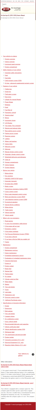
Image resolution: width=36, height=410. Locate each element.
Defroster (7, 149)
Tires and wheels (10, 287)
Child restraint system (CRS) (13, 80)
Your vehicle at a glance (10, 56)
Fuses (7, 289)
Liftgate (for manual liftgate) (13, 99)
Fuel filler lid (8, 110)
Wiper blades (8, 281)
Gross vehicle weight (11, 321)
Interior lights (8, 144)
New (19, 1)
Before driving (9, 173)
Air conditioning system (12, 319)
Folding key (8, 89)
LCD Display (8, 123)
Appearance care (10, 295)
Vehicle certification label (12, 327)
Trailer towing (9, 210)
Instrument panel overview (12, 64)
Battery (7, 284)
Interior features (9, 165)
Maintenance (6, 245)
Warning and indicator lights (13, 128)
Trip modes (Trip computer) (13, 125)
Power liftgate (9, 102)
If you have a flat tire (11, 236)
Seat (6, 75)
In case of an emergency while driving (16, 223)
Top (22, 1)
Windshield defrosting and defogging (15, 157)
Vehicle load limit (10, 212)
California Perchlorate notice (13, 300)
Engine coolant (9, 266)
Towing (7, 242)
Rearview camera (10, 136)
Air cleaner (8, 276)
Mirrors (7, 118)
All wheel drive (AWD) (11, 184)
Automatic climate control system (14, 154)
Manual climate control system (14, 152)
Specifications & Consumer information (14, 303)
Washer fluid (8, 271)
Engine (7, 306)
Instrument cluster (10, 120)
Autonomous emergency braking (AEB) (16, 189)
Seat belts (8, 78)
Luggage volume (9, 316)
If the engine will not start (12, 226)
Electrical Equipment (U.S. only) (14, 342)
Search (32, 1)
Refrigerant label (9, 332)
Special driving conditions (12, 204)
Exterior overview (10, 59)
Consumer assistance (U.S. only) (14, 340)
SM (16, 1)
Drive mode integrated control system (16, 194)
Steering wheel (9, 115)
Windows (7, 105)
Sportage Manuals (6, 1)
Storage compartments (11, 162)
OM (13, 1)
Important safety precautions (13, 73)
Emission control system (12, 297)
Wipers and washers (11, 141)
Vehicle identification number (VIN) (15, 329)
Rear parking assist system (13, 131)
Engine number (9, 337)
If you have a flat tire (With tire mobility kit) (17, 239)
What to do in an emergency (11, 218)
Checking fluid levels (11, 261)
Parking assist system (11, 133)
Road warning (9, 221)
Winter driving (9, 207)
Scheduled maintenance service (14, 255)
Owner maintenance (10, 253)
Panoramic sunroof (10, 112)
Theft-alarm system (10, 94)
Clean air (7, 159)
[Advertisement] (18, 36)
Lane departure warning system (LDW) (16, 199)
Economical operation (11, 202)
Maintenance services (11, 250)
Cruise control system (11, 191)
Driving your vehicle (8, 170)
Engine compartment (11, 67)
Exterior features (10, 167)
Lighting (7, 138)
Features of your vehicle (10, 86)
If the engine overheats (11, 231)
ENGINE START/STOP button (14, 178)
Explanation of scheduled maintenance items (18, 258)
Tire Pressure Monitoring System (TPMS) (17, 234)
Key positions (9, 176)
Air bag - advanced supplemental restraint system (19, 83)
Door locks (8, 97)
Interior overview (9, 61)
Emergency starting (10, 229)
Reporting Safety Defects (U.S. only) (15, 345)
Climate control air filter (11, 279)
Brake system (9, 186)
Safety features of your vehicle (12, 70)
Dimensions (8, 308)
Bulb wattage (8, 311)
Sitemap (26, 1)
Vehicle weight (9, 215)
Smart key (8, 91)
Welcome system (10, 146)
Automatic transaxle (11, 181)
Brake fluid (8, 268)
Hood (6, 107)
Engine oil (8, 263)
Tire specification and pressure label (15, 334)
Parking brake (9, 274)
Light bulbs (8, 292)
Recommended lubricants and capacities (16, 324)
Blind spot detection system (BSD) (15, 197)
